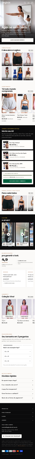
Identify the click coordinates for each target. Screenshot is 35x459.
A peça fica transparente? (9, 389)
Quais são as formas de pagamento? (12, 398)
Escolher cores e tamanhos (17, 181)
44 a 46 (17, 361)
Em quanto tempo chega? (9, 380)
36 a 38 (17, 351)
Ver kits (31, 131)
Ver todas (30, 91)
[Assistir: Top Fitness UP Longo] (22, 234)
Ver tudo (31, 50)
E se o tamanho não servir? (10, 385)
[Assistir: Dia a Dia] (8, 234)
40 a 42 (17, 356)
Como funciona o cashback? (10, 393)
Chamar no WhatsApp (12, 436)
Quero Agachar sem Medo (17, 40)
